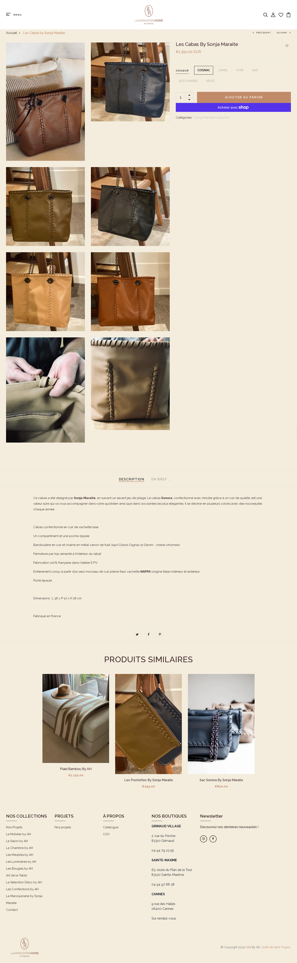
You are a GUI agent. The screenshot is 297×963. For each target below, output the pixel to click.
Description (131, 479)
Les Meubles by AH (19, 855)
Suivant (282, 33)
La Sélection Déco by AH (24, 882)
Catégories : (184, 117)
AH (249, 947)
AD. (258, 947)
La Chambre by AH (19, 848)
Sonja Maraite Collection (212, 117)
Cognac (203, 70)
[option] (75, 729)
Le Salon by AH (17, 841)
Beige (210, 81)
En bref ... (161, 479)
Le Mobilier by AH (18, 834)
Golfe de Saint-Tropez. (276, 947)
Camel (223, 70)
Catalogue (110, 827)
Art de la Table (16, 875)
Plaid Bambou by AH (76, 769)
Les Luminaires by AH (21, 861)
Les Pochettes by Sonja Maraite (148, 780)
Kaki (255, 70)
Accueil (11, 33)
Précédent (263, 33)
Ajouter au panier (244, 97)
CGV (106, 834)
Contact (12, 910)
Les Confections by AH (22, 889)
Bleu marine (188, 81)
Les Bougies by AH (19, 868)
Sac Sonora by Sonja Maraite (221, 780)
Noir (239, 70)
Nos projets (63, 827)
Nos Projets (14, 827)
